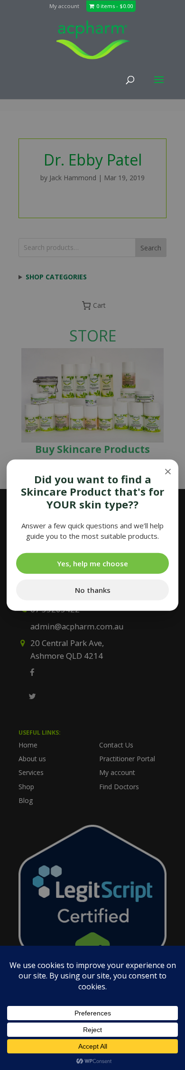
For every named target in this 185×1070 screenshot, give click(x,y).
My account (64, 5)
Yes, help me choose (92, 563)
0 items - (114, 5)
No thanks (93, 589)
